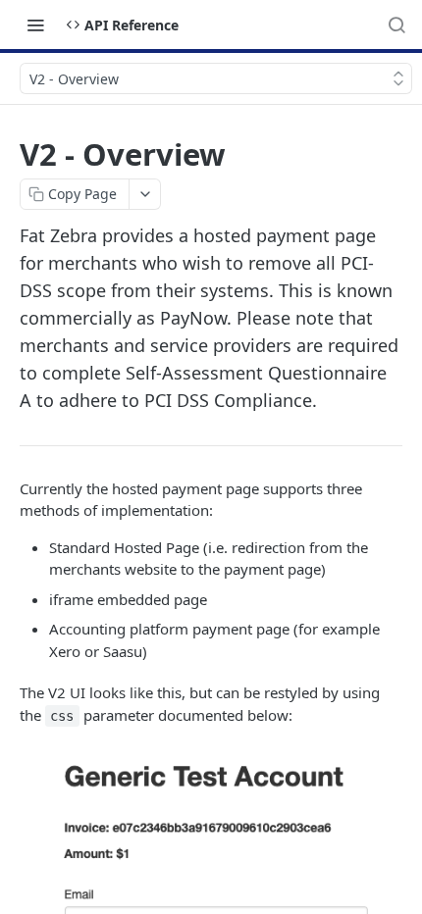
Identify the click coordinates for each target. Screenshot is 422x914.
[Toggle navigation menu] (35, 24)
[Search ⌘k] (396, 24)
